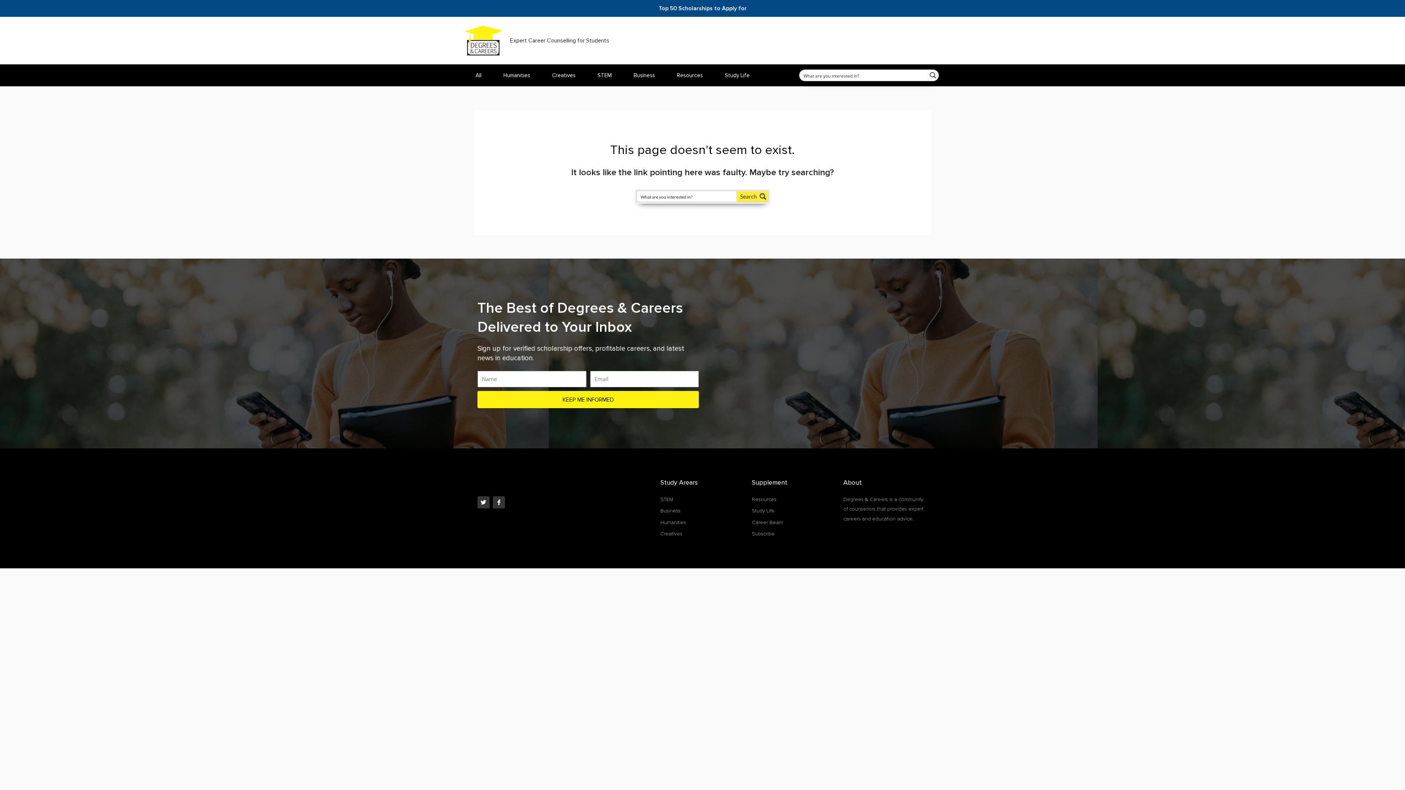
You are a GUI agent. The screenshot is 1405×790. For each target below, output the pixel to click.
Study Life (737, 75)
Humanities (516, 75)
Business (644, 75)
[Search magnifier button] (933, 75)
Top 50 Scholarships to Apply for (703, 8)
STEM (604, 75)
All (479, 75)
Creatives (564, 75)
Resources (690, 75)
